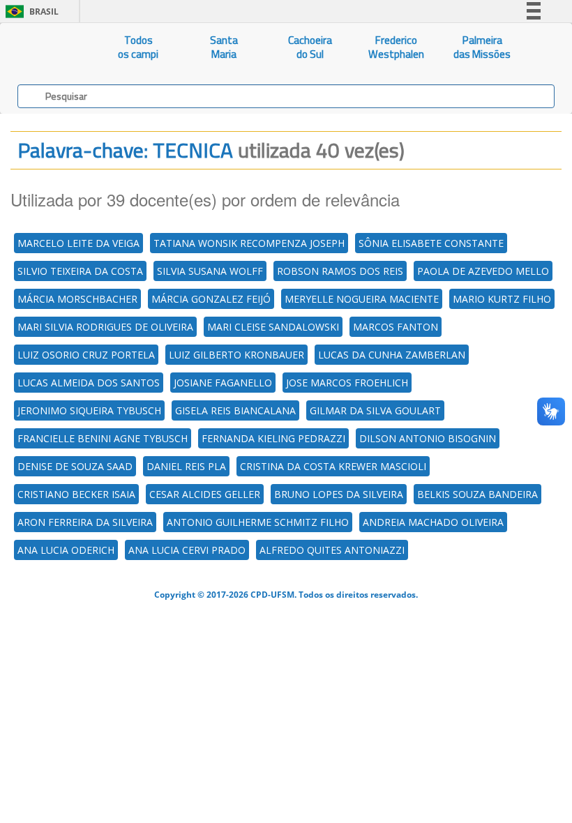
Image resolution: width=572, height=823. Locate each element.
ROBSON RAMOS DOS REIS (340, 271)
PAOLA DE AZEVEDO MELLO (483, 271)
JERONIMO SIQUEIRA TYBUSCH (89, 410)
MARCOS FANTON (395, 326)
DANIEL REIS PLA (186, 466)
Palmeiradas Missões (482, 47)
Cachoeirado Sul (310, 47)
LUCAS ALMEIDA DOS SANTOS (88, 382)
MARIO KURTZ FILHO (502, 298)
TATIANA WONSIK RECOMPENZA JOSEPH (249, 243)
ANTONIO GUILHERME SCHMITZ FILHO (258, 522)
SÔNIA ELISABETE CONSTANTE (431, 243)
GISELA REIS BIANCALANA (235, 410)
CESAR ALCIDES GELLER (204, 494)
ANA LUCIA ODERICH (65, 550)
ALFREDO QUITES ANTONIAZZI (332, 550)
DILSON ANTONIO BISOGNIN (427, 438)
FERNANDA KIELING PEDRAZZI (273, 438)
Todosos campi (138, 47)
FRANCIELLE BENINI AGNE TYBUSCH (102, 438)
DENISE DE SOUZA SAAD (75, 466)
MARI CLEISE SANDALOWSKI (273, 326)
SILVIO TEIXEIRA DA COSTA (80, 271)
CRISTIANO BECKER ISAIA (76, 494)
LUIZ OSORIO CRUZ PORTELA (86, 354)
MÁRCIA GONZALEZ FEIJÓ (211, 298)
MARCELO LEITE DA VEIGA (78, 243)
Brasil (29, 11)
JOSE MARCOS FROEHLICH (347, 382)
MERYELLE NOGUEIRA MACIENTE (362, 298)
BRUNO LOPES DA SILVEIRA (338, 494)
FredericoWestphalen (396, 47)
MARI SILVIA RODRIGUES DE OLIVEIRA (105, 326)
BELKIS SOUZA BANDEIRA (477, 494)
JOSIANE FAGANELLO (223, 382)
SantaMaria (224, 47)
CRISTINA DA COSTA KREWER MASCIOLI (333, 466)
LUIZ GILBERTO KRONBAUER (236, 354)
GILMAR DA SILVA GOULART (375, 410)
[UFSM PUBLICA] (48, 47)
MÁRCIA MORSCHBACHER (77, 298)
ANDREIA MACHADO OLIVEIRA (433, 522)
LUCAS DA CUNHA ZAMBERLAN (391, 354)
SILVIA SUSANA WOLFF (210, 271)
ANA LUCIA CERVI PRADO (187, 550)
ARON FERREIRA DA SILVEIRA (85, 522)
